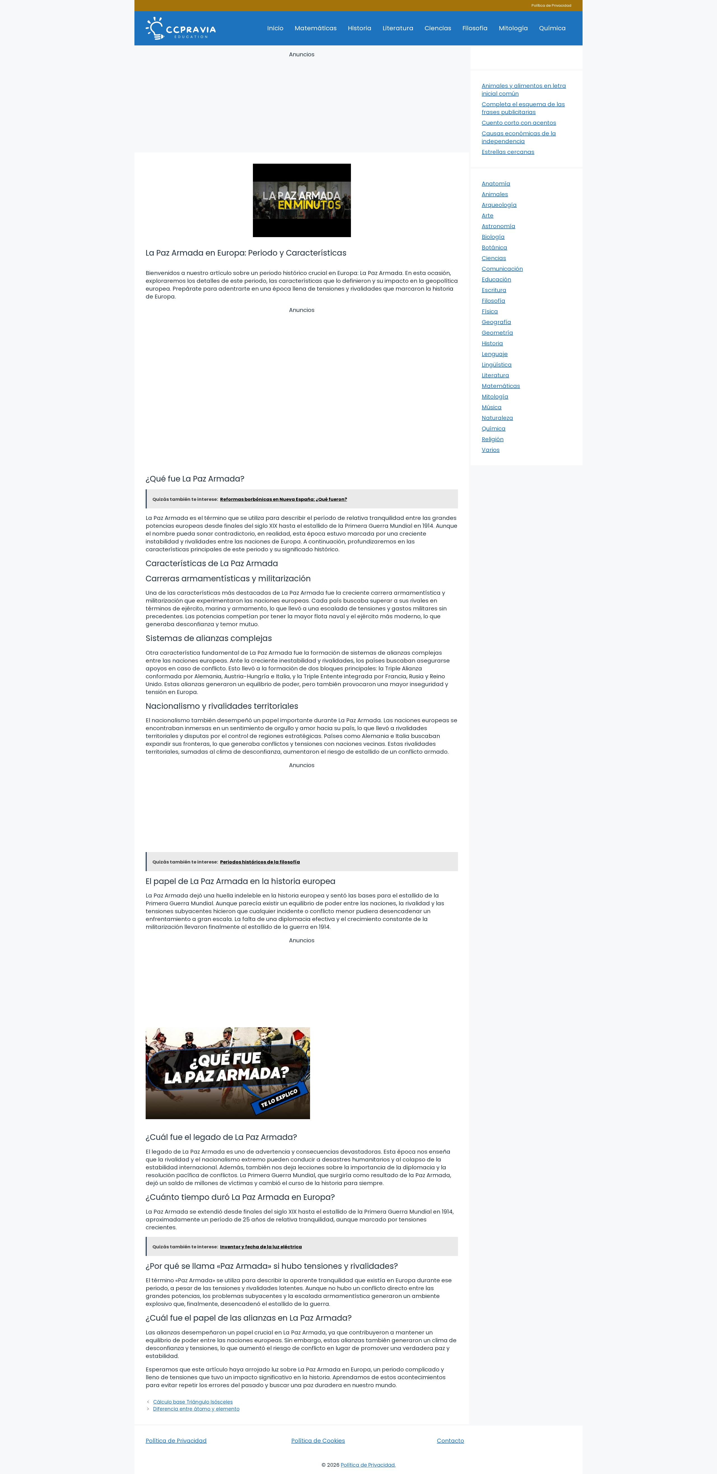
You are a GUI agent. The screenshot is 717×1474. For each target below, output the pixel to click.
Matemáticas (316, 28)
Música (492, 407)
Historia (359, 28)
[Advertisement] (301, 102)
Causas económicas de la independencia (519, 137)
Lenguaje (495, 354)
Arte (487, 215)
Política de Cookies (318, 1441)
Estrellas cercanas (508, 152)
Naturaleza (497, 418)
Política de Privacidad (551, 5)
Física (490, 311)
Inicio (275, 28)
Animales (495, 194)
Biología (493, 237)
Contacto (450, 1441)
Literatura (398, 28)
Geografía (496, 322)
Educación (496, 279)
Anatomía (496, 184)
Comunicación (502, 269)
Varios (491, 450)
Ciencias (438, 28)
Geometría (497, 333)
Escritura (494, 290)
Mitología (513, 28)
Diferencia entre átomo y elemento (196, 1409)
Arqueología (499, 205)
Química (552, 28)
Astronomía (498, 226)
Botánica (494, 247)
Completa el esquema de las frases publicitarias (523, 108)
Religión (493, 439)
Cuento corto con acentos (519, 123)
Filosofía (475, 28)
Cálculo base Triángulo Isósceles (193, 1402)
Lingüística (497, 365)
